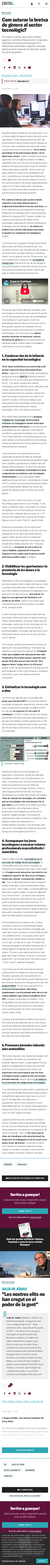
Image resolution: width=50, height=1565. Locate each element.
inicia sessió (35, 1217)
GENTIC (24, 376)
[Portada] (8, 3)
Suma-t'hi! (24, 1211)
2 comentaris (26, 1490)
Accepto (42, 1561)
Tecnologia (22, 1164)
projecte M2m (9, 985)
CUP (5, 1464)
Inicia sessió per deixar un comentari (26, 1178)
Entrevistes (8, 1282)
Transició (8, 1476)
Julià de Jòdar (18, 1464)
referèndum (30, 1470)
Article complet (26, 1450)
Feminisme (8, 1164)
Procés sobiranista (12, 1470)
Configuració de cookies (14, 1561)
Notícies (6, 13)
